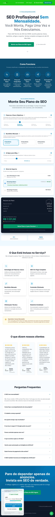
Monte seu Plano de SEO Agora (21, 44)
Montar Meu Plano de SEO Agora (27, 492)
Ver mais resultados (12, 509)
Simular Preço (48, 2)
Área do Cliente (39, 2)
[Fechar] (22, 490)
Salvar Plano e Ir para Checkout (27, 226)
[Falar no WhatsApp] (20, 509)
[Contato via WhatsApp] (51, 513)
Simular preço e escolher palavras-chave (14, 505)
